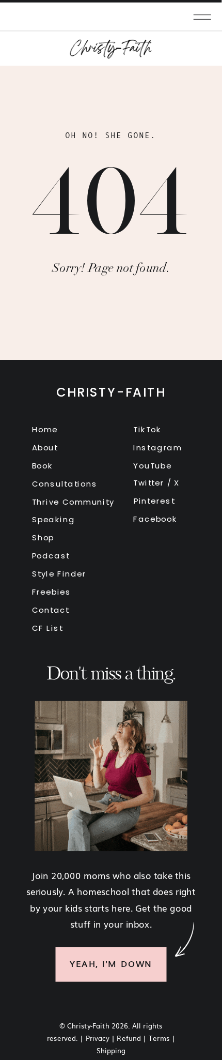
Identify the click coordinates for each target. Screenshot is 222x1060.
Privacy (97, 1037)
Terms (159, 1037)
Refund (129, 1037)
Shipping (111, 1050)
